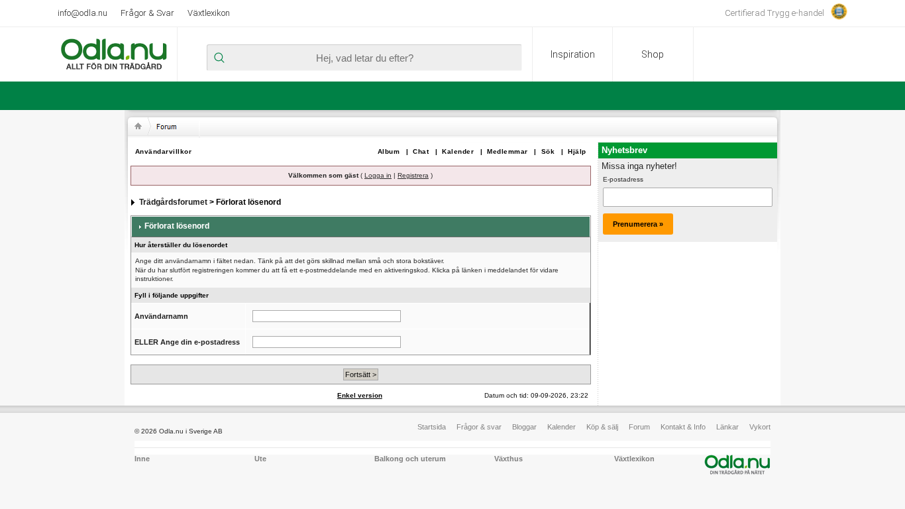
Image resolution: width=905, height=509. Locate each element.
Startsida (431, 427)
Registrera (413, 175)
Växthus (508, 459)
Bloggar (524, 427)
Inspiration (573, 54)
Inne (142, 459)
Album (389, 151)
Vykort (760, 427)
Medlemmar (507, 151)
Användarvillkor (163, 151)
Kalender (458, 151)
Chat (421, 151)
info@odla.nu (82, 13)
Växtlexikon (208, 13)
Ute (260, 459)
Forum (639, 427)
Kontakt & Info (683, 427)
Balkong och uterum (410, 459)
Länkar (727, 427)
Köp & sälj (602, 427)
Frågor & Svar (147, 13)
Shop (652, 54)
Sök (548, 151)
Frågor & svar (479, 427)
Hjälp (577, 151)
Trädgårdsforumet (173, 202)
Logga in (378, 175)
